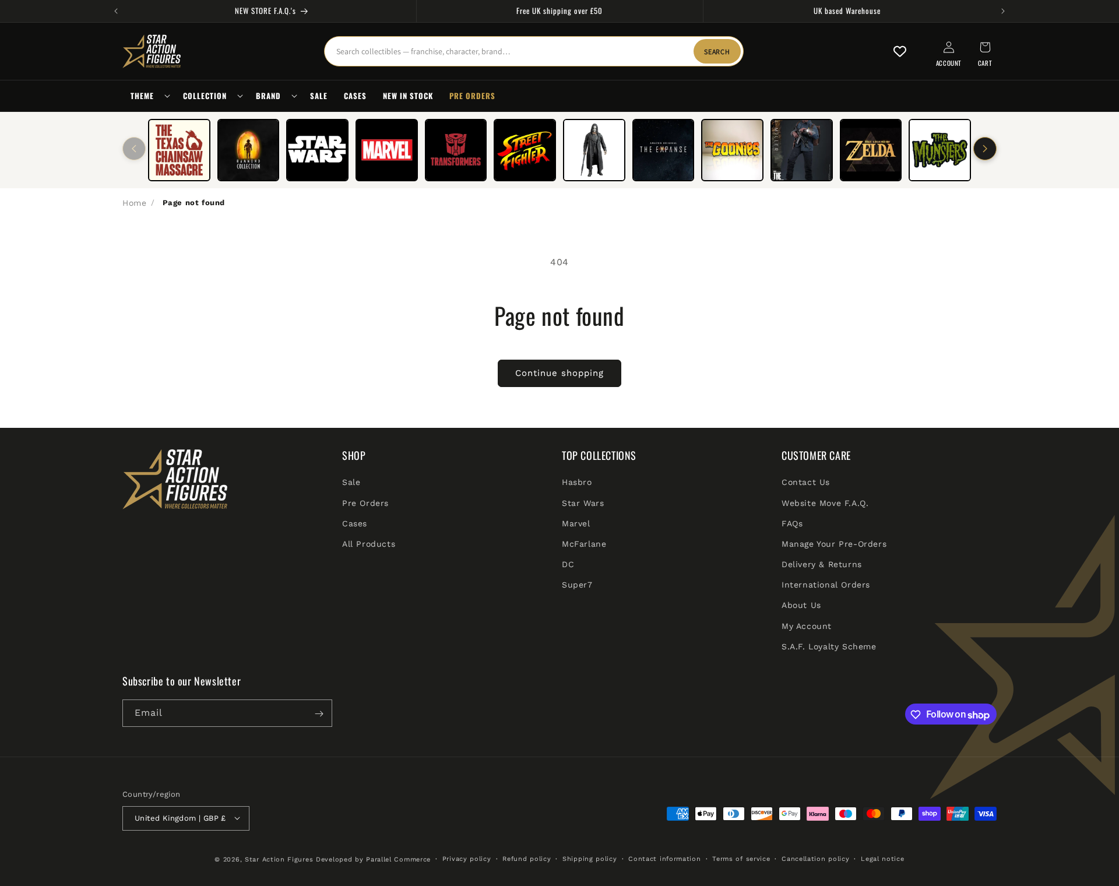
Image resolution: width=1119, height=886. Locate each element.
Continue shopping (559, 373)
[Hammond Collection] (248, 150)
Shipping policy (589, 858)
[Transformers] (456, 150)
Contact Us (806, 482)
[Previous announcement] (116, 11)
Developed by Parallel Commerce (373, 859)
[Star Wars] (317, 150)
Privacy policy (466, 858)
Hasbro (577, 482)
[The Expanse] (663, 150)
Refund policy (526, 858)
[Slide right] (985, 148)
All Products (368, 544)
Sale (351, 482)
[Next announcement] (1003, 11)
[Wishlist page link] (899, 51)
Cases (354, 523)
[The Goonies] (732, 150)
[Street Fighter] (525, 150)
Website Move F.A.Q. (825, 503)
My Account (807, 626)
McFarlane (584, 544)
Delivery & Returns (822, 564)
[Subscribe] (319, 713)
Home (134, 203)
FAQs (792, 523)
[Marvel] (387, 150)
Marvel (576, 523)
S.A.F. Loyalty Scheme (829, 646)
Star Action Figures (279, 859)
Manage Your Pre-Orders (834, 544)
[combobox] (534, 51)
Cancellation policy (815, 858)
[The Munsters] (940, 150)
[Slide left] (134, 148)
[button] (148, 95)
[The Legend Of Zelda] (871, 150)
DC (568, 564)
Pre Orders (365, 503)
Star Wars (583, 503)
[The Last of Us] (801, 150)
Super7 (577, 585)
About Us (801, 605)
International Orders (826, 585)
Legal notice (882, 858)
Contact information (664, 858)
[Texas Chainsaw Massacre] (179, 150)
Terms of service (741, 858)
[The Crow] (594, 150)
